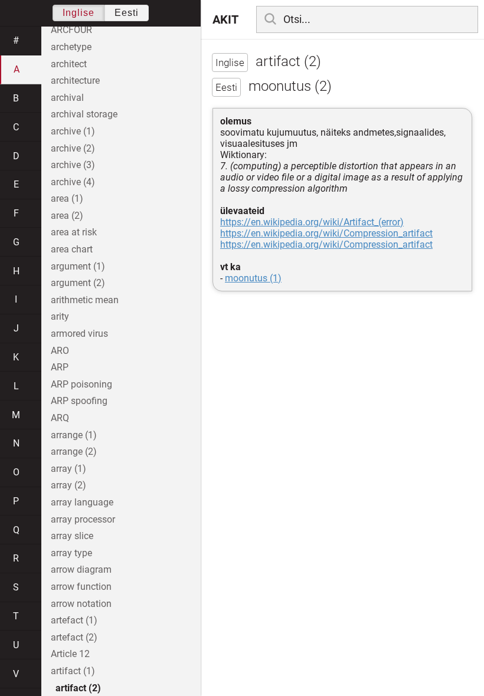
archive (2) (73, 148)
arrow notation (81, 603)
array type (71, 553)
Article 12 (70, 653)
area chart (72, 249)
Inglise (78, 13)
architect (69, 64)
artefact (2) (74, 637)
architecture (75, 80)
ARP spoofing (79, 400)
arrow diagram (81, 569)
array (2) (68, 485)
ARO (60, 350)
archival (67, 97)
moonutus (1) (253, 278)
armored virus (79, 333)
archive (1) (73, 131)
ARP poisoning (81, 384)
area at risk (74, 232)
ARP (59, 367)
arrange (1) (74, 435)
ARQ (60, 417)
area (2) (67, 215)
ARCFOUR (71, 29)
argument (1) (78, 266)
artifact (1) (73, 671)
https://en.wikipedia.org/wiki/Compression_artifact (326, 233)
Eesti (127, 13)
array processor (83, 519)
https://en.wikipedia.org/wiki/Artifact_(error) (312, 222)
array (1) (68, 468)
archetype (71, 46)
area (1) (67, 198)
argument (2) (78, 282)
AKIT (225, 19)
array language (82, 502)
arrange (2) (74, 451)
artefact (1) (74, 620)
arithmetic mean (85, 300)
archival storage (84, 114)
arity (60, 316)
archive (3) (73, 164)
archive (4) (73, 182)
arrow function (81, 586)
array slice (72, 535)
